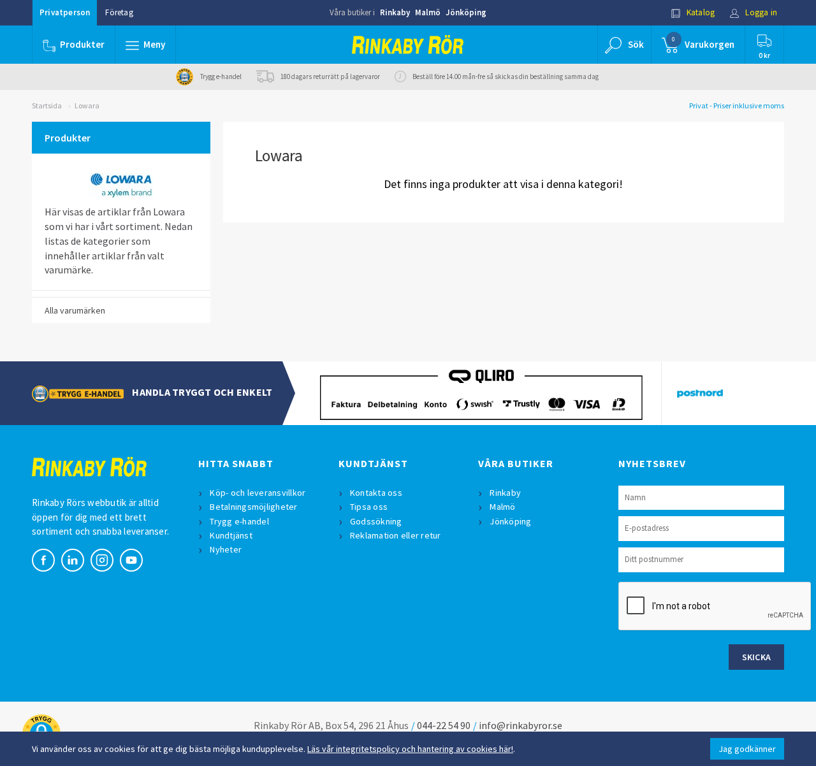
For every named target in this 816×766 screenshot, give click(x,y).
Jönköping (466, 12)
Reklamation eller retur (395, 535)
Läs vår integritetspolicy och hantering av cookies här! (410, 749)
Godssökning (376, 521)
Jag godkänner (747, 749)
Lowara (87, 105)
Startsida (47, 105)
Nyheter (226, 549)
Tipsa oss (369, 506)
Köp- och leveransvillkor (257, 492)
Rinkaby (395, 12)
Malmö (428, 12)
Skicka (756, 657)
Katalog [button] (700, 12)
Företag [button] (119, 12)
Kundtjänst (231, 535)
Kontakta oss (376, 492)
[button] (145, 44)
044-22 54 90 (443, 725)
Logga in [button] (760, 12)
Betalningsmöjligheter (253, 506)
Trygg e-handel (239, 521)
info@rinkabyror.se (520, 725)
